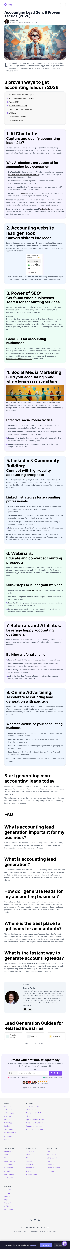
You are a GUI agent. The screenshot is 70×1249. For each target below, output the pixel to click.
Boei (10, 4)
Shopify (28, 1155)
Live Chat (7, 1119)
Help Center (51, 1155)
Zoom (28, 590)
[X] (31, 1220)
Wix (27, 1158)
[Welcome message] (64, 1243)
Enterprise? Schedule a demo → (36, 1088)
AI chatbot (10, 966)
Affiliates (7, 1206)
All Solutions (9, 1178)
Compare (50, 1164)
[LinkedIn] (35, 1220)
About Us (7, 1190)
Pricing (7, 1126)
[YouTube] (39, 1220)
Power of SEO (14, 102)
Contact (7, 1193)
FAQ (48, 1161)
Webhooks (30, 1168)
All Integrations (31, 1174)
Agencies (7, 1171)
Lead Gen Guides (53, 1168)
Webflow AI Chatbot (33, 1113)
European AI (9, 1174)
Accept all (46, 1245)
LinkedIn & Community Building (20, 109)
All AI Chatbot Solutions (34, 1129)
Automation (8, 1136)
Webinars (12, 113)
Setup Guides (52, 1158)
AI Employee (9, 1113)
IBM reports (25, 193)
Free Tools (51, 1171)
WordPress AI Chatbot (34, 1106)
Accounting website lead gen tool (21, 98)
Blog (48, 1151)
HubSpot (29, 1161)
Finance (7, 1158)
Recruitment (8, 1168)
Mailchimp (29, 1164)
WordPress (30, 1151)
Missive (28, 1171)
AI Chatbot (8, 1110)
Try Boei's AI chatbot (47, 209)
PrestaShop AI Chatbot (34, 1123)
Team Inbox (8, 1129)
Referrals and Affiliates (17, 117)
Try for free (56, 1073)
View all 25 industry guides (34, 1043)
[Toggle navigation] (63, 5)
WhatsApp (8, 1123)
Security (7, 1196)
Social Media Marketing (18, 106)
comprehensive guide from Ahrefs (19, 358)
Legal (6, 1199)
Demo (6, 1139)
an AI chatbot (25, 789)
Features (7, 1106)
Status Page (8, 1203)
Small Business (9, 1161)
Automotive (8, 1164)
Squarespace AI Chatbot (35, 1119)
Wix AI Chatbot (31, 1116)
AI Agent (7, 1116)
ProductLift (8, 1210)
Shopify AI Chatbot (33, 1110)
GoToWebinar (37, 590)
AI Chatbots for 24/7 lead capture (21, 95)
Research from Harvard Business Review (23, 174)
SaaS (6, 1155)
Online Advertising (16, 120)
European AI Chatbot (34, 1126)
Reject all (59, 1245)
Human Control (10, 1133)
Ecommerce (8, 1151)
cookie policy (34, 1245)
